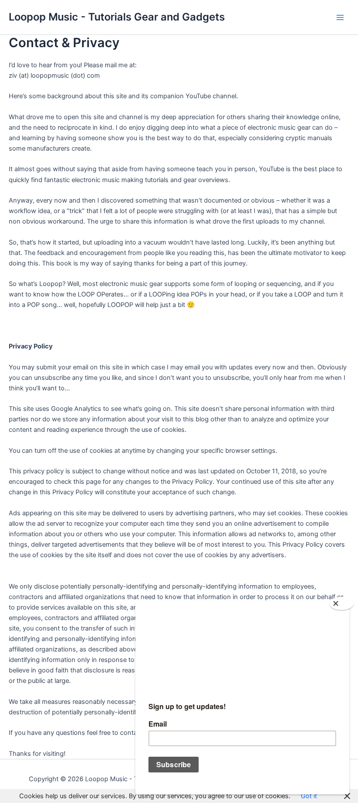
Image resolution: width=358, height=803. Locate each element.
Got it (309, 796)
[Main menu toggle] (340, 17)
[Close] (341, 603)
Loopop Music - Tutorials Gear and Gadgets (117, 16)
